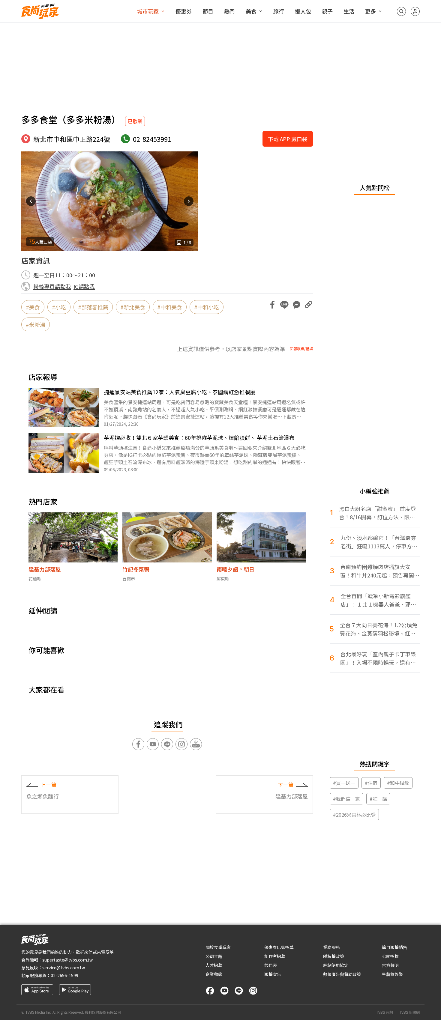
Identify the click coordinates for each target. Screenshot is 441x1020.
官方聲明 (390, 965)
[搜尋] (401, 11)
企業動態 (214, 974)
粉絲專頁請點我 (52, 286)
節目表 (270, 965)
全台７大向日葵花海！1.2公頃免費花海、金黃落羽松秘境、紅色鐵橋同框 (378, 629)
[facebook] (210, 990)
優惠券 (184, 11)
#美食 (33, 307)
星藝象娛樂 (392, 974)
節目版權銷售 (394, 947)
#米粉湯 (35, 324)
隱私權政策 (333, 956)
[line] (238, 990)
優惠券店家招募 (279, 947)
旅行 (278, 11)
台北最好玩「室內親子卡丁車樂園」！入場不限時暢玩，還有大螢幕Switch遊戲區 (378, 658)
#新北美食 (132, 307)
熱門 (229, 11)
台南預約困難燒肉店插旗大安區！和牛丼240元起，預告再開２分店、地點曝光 (379, 571)
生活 (349, 11)
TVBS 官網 (384, 1012)
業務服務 (331, 947)
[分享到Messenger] (296, 304)
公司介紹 (214, 956)
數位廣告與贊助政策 (342, 974)
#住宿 (371, 782)
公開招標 (390, 956)
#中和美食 (169, 307)
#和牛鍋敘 (398, 782)
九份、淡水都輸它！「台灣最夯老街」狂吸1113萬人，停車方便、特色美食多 (378, 542)
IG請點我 (84, 286)
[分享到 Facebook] (272, 304)
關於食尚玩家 (218, 947)
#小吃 (59, 307)
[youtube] (224, 990)
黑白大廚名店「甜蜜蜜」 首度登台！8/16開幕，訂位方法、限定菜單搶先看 (377, 513)
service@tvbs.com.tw (63, 968)
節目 (207, 11)
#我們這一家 (346, 798)
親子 (327, 11)
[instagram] (253, 990)
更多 (370, 11)
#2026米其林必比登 (354, 814)
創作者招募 (274, 956)
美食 (251, 11)
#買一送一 (344, 782)
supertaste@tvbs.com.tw (67, 960)
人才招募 (214, 965)
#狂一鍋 (378, 798)
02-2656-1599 (64, 975)
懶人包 (303, 11)
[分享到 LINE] (284, 304)
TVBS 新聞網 (409, 1012)
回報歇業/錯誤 (301, 348)
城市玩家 (148, 11)
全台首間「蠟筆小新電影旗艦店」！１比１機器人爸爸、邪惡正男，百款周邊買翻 (378, 600)
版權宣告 (272, 974)
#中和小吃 (206, 307)
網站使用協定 (335, 965)
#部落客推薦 (93, 307)
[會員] (415, 11)
